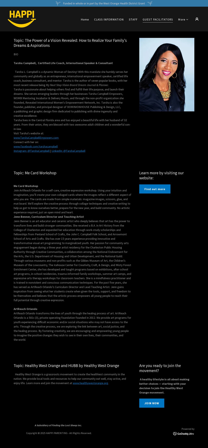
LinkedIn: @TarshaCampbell (68, 151)
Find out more (154, 189)
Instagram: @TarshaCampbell (32, 151)
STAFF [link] (133, 19)
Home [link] (85, 19)
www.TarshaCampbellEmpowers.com (36, 138)
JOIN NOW (151, 403)
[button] (183, 19)
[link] (22, 18)
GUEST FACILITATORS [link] (158, 19)
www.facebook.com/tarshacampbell (36, 146)
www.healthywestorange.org (90, 383)
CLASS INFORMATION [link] (109, 19)
